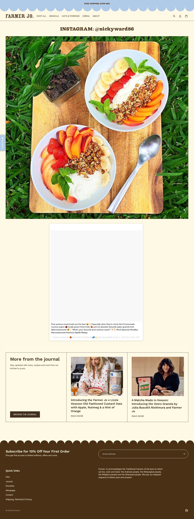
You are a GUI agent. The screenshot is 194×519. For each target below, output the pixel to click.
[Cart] (186, 16)
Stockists (10, 486)
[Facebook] (186, 510)
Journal (9, 481)
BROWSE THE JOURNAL (24, 414)
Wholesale (10, 490)
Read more (77, 416)
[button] (2, 143)
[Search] (174, 16)
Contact (9, 495)
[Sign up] (184, 454)
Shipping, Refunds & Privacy (19, 499)
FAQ (8, 477)
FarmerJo (16, 510)
